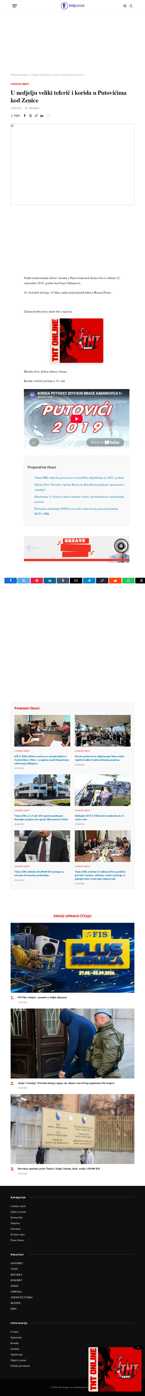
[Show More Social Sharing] (48, 115)
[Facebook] (14, 222)
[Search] (125, 6)
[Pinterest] (14, 238)
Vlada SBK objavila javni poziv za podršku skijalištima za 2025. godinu (79, 478)
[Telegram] (14, 279)
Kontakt (15, 1343)
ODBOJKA (16, 1291)
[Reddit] (14, 271)
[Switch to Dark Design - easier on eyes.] (131, 5)
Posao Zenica (17, 1240)
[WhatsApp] (14, 287)
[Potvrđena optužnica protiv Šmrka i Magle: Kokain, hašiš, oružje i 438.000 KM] (72, 1129)
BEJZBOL (16, 1303)
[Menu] (14, 6)
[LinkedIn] (14, 263)
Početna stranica (19, 74)
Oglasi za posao (18, 1211)
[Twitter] (14, 230)
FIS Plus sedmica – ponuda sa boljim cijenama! (42, 997)
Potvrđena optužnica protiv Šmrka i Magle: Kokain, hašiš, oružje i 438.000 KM (59, 1168)
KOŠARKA (16, 1274)
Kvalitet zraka (18, 1234)
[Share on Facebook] (24, 115)
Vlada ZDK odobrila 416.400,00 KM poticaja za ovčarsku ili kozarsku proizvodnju (39, 873)
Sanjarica (15, 1223)
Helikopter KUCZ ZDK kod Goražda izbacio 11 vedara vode (99, 817)
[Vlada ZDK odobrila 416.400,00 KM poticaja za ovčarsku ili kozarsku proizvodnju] (42, 846)
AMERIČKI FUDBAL (22, 1297)
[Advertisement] (72, 42)
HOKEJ (14, 1286)
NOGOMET (17, 1263)
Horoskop (15, 1228)
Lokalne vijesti (20, 84)
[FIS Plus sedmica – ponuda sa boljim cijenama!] (72, 958)
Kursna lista (16, 1217)
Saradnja (15, 1348)
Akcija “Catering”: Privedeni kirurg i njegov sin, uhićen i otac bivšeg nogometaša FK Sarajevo (66, 1083)
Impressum (16, 1337)
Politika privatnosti (20, 1365)
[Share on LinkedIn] (41, 115)
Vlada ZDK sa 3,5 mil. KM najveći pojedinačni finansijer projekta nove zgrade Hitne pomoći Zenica (41, 817)
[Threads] (14, 295)
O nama (14, 1331)
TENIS (14, 1269)
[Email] (14, 246)
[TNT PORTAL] (72, 6)
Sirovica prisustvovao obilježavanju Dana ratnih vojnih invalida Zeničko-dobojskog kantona (99, 758)
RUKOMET (16, 1280)
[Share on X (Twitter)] (30, 115)
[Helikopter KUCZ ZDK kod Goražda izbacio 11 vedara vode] (103, 790)
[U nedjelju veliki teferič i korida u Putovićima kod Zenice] (72, 164)
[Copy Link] (36, 115)
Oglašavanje (17, 1354)
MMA (14, 1308)
